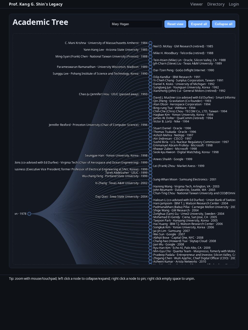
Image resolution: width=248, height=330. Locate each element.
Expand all (199, 24)
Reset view (175, 24)
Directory (216, 4)
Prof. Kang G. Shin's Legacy (35, 4)
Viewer (196, 4)
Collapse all (223, 24)
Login (234, 4)
